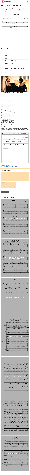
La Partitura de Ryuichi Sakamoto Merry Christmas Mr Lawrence (15, 258)
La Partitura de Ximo (5, 165)
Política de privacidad (17, 474)
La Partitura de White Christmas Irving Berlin (15, 218)
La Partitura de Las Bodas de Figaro (15, 415)
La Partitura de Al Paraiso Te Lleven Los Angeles (9, 166)
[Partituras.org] (6, 1)
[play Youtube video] (15, 84)
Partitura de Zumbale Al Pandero (15, 297)
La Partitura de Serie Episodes (15, 336)
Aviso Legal (12, 474)
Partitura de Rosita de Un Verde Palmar (15, 376)
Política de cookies (23, 474)
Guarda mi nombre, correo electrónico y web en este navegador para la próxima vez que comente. (15, 189)
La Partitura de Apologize (15, 453)
